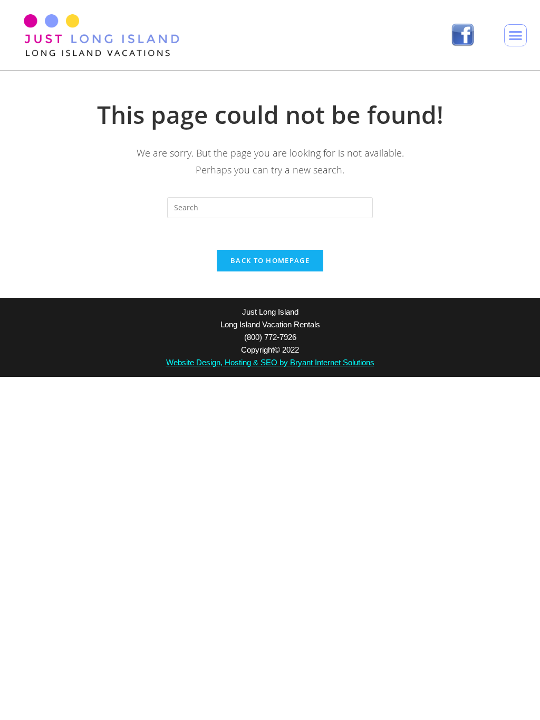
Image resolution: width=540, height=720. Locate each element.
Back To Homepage (270, 260)
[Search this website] (270, 207)
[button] (515, 35)
